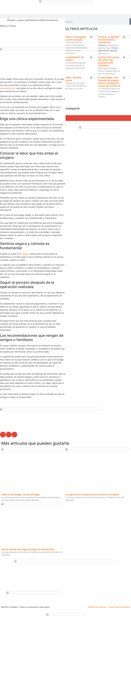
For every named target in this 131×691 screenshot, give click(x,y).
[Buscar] (130, 21)
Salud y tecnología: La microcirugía (76, 38)
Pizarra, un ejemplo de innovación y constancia (108, 40)
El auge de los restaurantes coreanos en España (92, 494)
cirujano (25, 254)
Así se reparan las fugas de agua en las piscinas (27, 549)
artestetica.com (7, 88)
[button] (65, 16)
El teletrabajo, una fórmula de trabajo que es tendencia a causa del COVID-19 (109, 81)
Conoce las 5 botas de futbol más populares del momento (108, 61)
